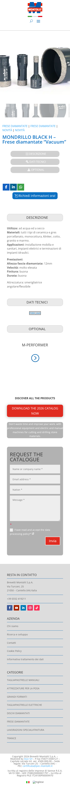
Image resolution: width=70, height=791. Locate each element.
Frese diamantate (15, 126)
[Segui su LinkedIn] (23, 608)
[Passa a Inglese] (38, 782)
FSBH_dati (35, 313)
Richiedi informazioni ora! (37, 196)
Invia (52, 541)
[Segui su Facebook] (9, 608)
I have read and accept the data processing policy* (30, 531)
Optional (37, 170)
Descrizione (37, 154)
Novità (7, 130)
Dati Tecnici (37, 162)
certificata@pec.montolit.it (37, 766)
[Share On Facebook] (6, 187)
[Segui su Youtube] (16, 608)
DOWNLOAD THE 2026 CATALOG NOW (35, 411)
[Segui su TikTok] (37, 608)
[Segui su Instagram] (30, 608)
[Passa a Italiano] (28, 782)
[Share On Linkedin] (13, 187)
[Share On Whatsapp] (20, 187)
